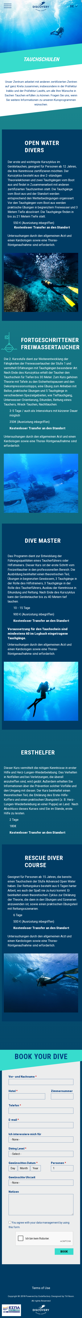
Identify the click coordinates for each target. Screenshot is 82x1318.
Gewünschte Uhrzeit (22, 1177)
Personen (58, 1162)
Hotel (13, 1091)
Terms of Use (41, 1288)
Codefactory (44, 1296)
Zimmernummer (62, 1091)
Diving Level (17, 1148)
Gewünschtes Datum (23, 1162)
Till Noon (69, 1296)
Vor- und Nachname (23, 1076)
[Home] (41, 6)
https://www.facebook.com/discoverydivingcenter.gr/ (36, 1282)
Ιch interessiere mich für (25, 1134)
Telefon (15, 1105)
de (72, 6)
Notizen (14, 1191)
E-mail (14, 1119)
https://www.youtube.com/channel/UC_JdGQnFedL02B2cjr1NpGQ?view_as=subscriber (42, 1282)
